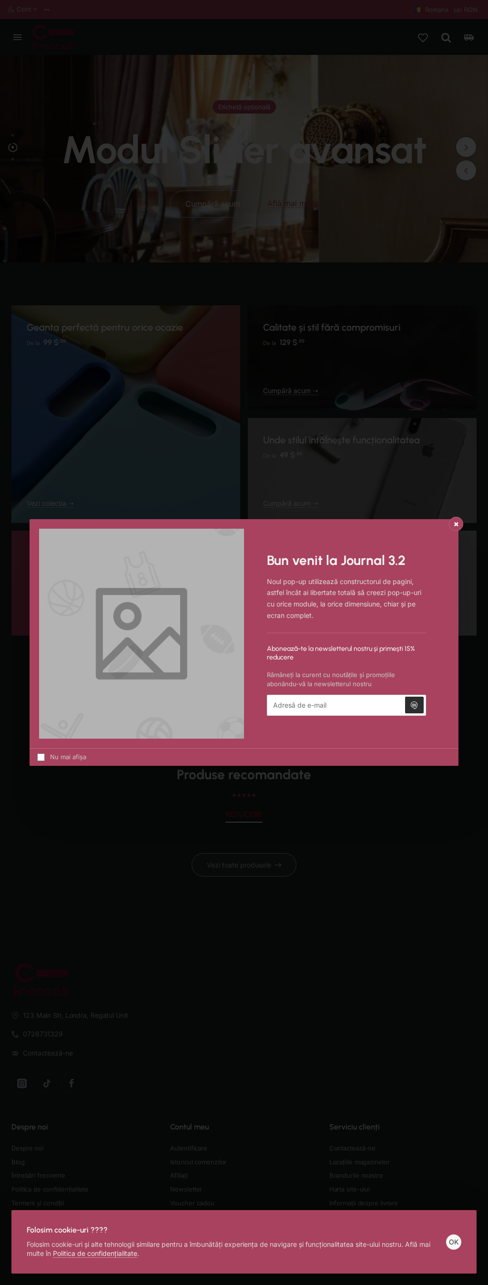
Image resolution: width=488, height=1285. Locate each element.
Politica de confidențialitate (95, 1253)
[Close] (456, 524)
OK (453, 1242)
